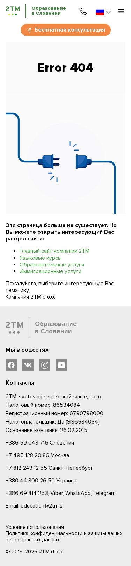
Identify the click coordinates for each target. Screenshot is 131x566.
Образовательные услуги (52, 264)
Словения (40, 442)
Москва (37, 455)
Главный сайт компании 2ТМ (54, 250)
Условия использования (35, 527)
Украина (41, 480)
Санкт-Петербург (49, 467)
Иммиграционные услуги (50, 271)
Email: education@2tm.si (35, 505)
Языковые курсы (41, 257)
